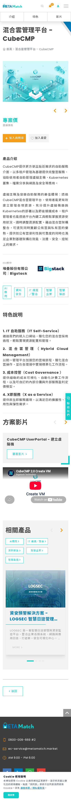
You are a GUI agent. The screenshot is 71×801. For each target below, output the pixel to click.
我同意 (11, 795)
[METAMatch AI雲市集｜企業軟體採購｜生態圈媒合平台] (12, 6)
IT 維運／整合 (36, 541)
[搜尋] (42, 6)
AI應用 (13, 541)
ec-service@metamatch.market (33, 749)
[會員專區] (58, 6)
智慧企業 (36, 550)
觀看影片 (18, 454)
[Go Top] (67, 713)
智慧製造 (13, 560)
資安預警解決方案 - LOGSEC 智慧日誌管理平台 (34, 616)
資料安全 (13, 550)
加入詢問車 (16, 138)
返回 (14, 691)
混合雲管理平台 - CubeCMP (34, 49)
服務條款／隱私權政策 (33, 788)
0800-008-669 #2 (22, 740)
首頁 (9, 49)
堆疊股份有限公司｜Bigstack (15, 271)
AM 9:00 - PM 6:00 (21, 758)
